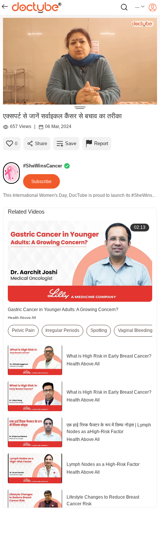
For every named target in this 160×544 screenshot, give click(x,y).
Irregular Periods (62, 330)
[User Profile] (153, 7)
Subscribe (41, 181)
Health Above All (22, 318)
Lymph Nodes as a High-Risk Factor (103, 464)
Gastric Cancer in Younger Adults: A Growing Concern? (63, 309)
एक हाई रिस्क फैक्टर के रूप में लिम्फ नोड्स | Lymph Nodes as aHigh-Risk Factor (109, 428)
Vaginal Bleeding (135, 330)
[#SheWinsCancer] (13, 173)
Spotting (98, 330)
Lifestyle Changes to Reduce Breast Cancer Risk (103, 500)
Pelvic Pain (23, 330)
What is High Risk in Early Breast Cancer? (109, 356)
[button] (140, 7)
